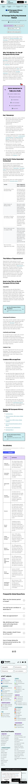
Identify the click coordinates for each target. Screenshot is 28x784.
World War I (16, 168)
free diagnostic (10, 2)
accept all (15, 780)
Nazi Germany (20, 265)
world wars (5, 60)
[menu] (25, 2)
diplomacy (7, 64)
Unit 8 (18, 68)
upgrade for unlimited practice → (14, 769)
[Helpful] (13, 651)
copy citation (11, 28)
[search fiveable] (4, 2)
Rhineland (12, 322)
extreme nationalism (14, 38)
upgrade (20, 2)
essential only (6, 780)
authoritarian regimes (18, 402)
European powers (14, 181)
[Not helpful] (15, 651)
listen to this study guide (14, 32)
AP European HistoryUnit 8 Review (14, 11)
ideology (15, 155)
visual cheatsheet (9, 25)
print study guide (19, 25)
